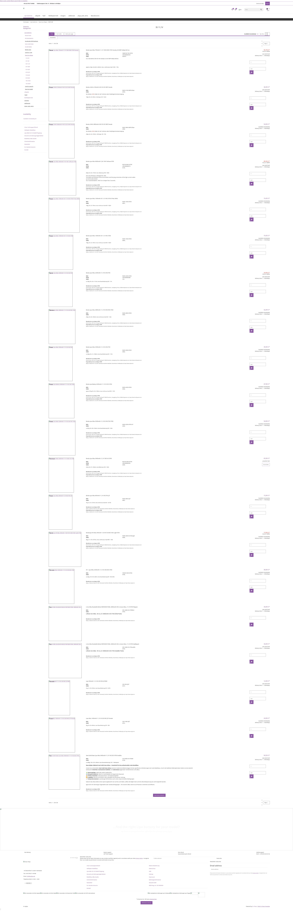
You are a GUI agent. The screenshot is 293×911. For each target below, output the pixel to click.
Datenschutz (152, 868)
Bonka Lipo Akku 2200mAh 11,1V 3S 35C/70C (98, 273)
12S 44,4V (28, 83)
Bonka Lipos (28, 49)
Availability (53, 37)
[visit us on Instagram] (75, 857)
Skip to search (14, 1)
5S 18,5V (28, 69)
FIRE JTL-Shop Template (264, 906)
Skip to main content (5, 1)
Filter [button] (51, 34)
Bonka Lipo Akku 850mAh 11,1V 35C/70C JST (98, 495)
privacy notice (139, 858)
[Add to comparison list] (268, 75)
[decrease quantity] (251, 59)
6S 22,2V (28, 72)
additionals (27, 103)
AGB (150, 871)
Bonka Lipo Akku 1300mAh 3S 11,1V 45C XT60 (98, 235)
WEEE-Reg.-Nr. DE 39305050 (156, 885)
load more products (159, 795)
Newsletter (27, 144)
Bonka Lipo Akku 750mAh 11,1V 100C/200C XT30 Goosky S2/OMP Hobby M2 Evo (107, 50)
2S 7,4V (27, 61)
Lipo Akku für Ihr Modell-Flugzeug (33, 133)
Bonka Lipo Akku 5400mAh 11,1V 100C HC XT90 (99, 458)
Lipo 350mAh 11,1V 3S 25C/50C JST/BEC (96, 681)
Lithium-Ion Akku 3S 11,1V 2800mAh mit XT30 (100, 614)
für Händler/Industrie (29, 147)
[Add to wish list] (268, 77)
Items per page (69, 34)
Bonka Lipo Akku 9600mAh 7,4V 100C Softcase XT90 (100, 161)
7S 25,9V (28, 75)
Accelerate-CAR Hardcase (31, 41)
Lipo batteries (27, 32)
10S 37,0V (28, 80)
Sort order (59, 34)
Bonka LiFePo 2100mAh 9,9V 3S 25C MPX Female (99, 87)
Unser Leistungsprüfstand (31, 127)
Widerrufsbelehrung (154, 865)
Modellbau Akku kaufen (30, 138)
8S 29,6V (28, 78)
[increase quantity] (251, 65)
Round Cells (28, 35)
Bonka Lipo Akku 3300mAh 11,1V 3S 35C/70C (98, 347)
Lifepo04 (26, 92)
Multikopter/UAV (28, 97)
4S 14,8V (28, 66)
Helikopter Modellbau (29, 130)
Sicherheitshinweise (29, 141)
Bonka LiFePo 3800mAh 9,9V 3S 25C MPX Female (99, 124)
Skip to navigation (22, 1)
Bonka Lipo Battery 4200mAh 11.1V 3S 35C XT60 (99, 384)
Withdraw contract (146, 902)
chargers (26, 100)
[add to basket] (251, 72)
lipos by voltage (29, 55)
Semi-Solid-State (29, 44)
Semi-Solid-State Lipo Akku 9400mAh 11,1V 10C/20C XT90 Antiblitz (104, 755)
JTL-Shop (254, 906)
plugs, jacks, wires (29, 106)
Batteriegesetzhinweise (155, 880)
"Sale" (25, 95)
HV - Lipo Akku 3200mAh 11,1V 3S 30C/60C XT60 (99, 570)
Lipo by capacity (29, 86)
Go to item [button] (266, 464)
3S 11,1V (28, 64)
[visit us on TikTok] (77, 857)
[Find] (261, 9)
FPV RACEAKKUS (29, 38)
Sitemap (151, 874)
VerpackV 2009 (152, 882)
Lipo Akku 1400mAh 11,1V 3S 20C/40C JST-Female (99, 718)
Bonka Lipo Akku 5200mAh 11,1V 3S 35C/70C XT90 (99, 421)
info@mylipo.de (31, 876)
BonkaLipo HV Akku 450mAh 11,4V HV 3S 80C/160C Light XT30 (103, 532)
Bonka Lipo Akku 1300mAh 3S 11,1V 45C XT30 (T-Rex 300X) (102, 198)
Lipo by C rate (28, 52)
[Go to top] (0, 909)
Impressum (152, 877)
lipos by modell (29, 89)
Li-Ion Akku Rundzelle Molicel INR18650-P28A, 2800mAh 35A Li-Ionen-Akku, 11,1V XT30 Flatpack (111, 607)
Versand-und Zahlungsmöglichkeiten (33, 135)
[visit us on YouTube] (74, 857)
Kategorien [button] (26, 26)
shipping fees (153, 899)
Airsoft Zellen (28, 47)
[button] (259, 3)
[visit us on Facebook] (72, 857)
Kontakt (26, 150)
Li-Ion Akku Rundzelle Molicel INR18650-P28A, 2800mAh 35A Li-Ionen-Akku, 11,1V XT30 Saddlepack (112, 644)
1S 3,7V (27, 58)
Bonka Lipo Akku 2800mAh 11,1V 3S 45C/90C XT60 (99, 310)
